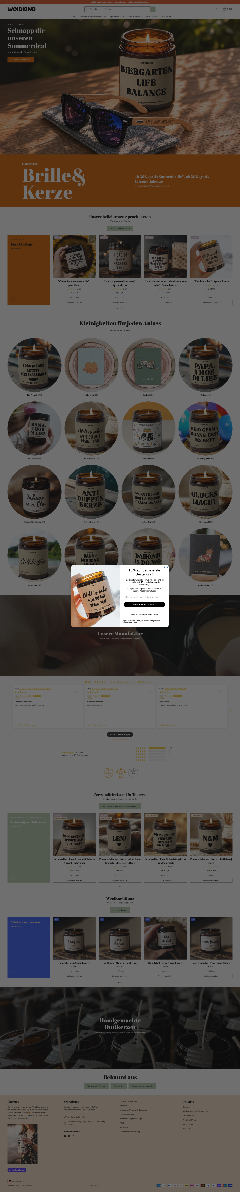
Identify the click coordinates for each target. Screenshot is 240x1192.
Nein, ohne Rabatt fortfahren (144, 615)
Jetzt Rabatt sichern (144, 605)
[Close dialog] (166, 567)
